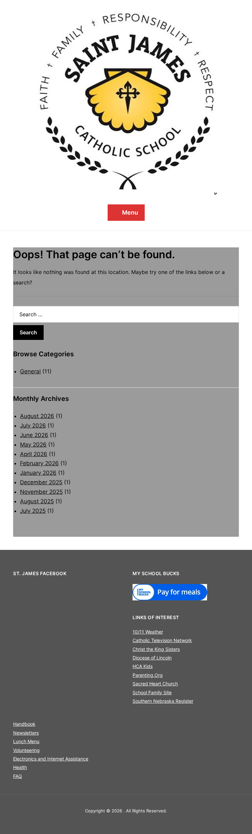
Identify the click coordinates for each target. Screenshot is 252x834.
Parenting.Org (148, 675)
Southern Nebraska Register (163, 701)
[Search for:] (126, 314)
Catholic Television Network (162, 640)
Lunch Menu (26, 741)
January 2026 (38, 472)
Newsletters (26, 733)
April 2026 (33, 454)
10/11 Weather (148, 632)
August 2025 (37, 501)
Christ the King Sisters (156, 649)
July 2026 (33, 425)
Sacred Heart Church (155, 683)
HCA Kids (143, 666)
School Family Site (152, 692)
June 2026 (34, 435)
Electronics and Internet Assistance (50, 758)
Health (20, 767)
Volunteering (26, 750)
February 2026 (39, 463)
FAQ (17, 776)
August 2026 (37, 416)
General (30, 371)
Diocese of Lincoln (152, 657)
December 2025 (41, 482)
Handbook (24, 724)
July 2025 (33, 511)
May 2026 (33, 444)
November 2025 (41, 492)
